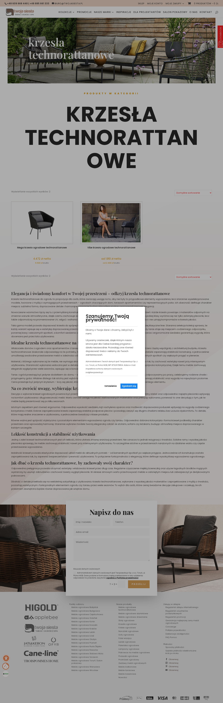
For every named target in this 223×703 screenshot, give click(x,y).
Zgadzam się (129, 386)
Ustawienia (111, 386)
